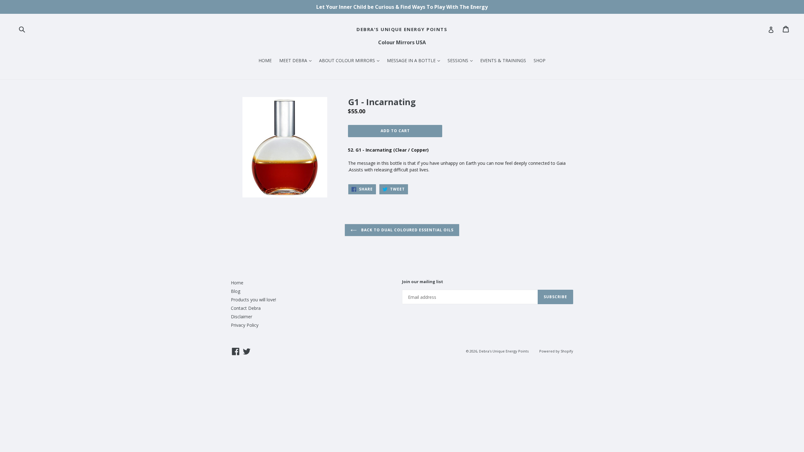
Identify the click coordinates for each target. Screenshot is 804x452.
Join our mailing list (422, 281)
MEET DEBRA (297, 60)
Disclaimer (241, 317)
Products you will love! (253, 300)
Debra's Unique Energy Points (401, 29)
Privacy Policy (244, 325)
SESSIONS (462, 60)
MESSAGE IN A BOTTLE (415, 60)
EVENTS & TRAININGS (503, 60)
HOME (265, 60)
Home (237, 283)
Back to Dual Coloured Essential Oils (407, 230)
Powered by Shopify (556, 351)
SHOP (540, 60)
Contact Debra (246, 308)
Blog (235, 291)
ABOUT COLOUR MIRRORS (351, 60)
